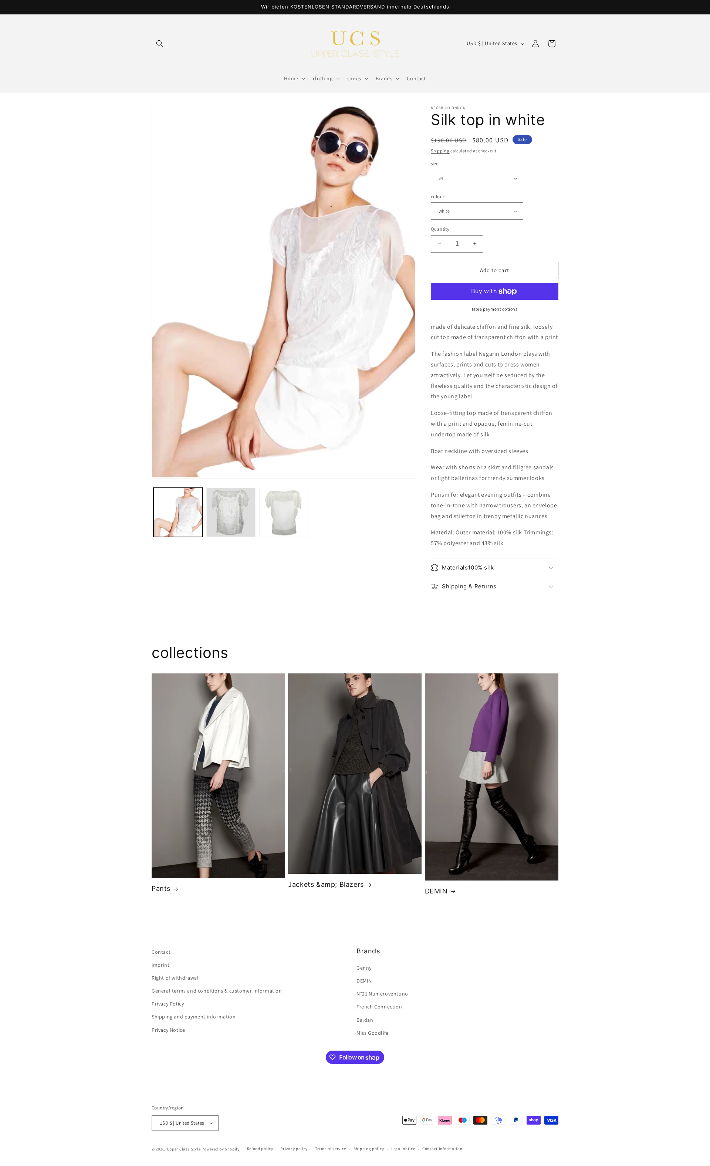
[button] (160, 44)
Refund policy (260, 1148)
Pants (161, 888)
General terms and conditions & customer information (217, 990)
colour (437, 196)
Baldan (364, 1020)
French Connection (379, 1007)
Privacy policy (294, 1148)
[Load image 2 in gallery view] (231, 512)
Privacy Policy (168, 1003)
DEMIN (436, 891)
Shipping (440, 150)
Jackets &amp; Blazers (326, 884)
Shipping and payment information (194, 1017)
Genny (364, 967)
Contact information (442, 1148)
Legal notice (403, 1148)
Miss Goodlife (372, 1033)
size (435, 163)
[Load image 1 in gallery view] (178, 512)
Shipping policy (369, 1148)
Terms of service (330, 1148)
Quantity (440, 229)
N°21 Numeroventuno (382, 993)
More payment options (494, 309)
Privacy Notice (168, 1030)
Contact (161, 952)
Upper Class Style (184, 1149)
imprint (160, 964)
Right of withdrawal (175, 977)
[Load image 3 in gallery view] (283, 512)
